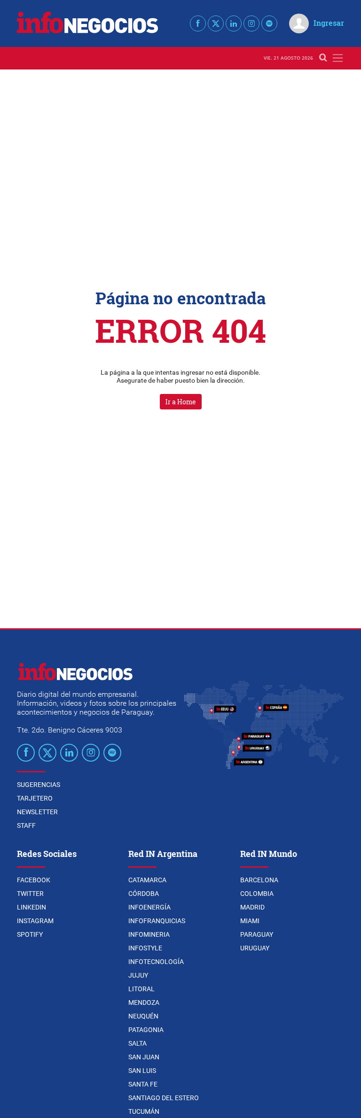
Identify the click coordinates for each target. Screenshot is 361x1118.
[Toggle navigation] (337, 58)
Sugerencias (38, 784)
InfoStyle (145, 948)
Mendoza (143, 1002)
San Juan (143, 1057)
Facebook (33, 880)
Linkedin (31, 907)
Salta (137, 1043)
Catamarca (147, 880)
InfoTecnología (156, 961)
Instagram (35, 921)
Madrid (252, 907)
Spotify (30, 934)
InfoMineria (149, 934)
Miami (249, 921)
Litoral (141, 989)
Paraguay (256, 934)
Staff (26, 825)
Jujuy (138, 975)
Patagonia (146, 1029)
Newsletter (37, 812)
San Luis (142, 1070)
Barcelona (259, 880)
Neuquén (143, 1016)
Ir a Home (180, 401)
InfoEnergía (149, 907)
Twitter (30, 893)
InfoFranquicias (156, 921)
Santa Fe (142, 1084)
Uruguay (254, 948)
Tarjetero (35, 798)
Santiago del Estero (163, 1098)
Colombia (257, 893)
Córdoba (143, 893)
